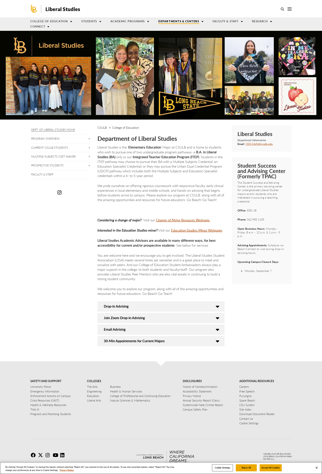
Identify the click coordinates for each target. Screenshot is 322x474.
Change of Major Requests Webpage (183, 220)
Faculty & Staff (42, 174)
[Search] (280, 9)
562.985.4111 (268, 459)
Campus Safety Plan (195, 409)
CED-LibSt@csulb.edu (259, 144)
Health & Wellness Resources (48, 405)
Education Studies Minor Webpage (196, 230)
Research (260, 21)
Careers (244, 387)
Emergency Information (44, 391)
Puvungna (245, 396)
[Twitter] (41, 455)
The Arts (92, 387)
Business (115, 387)
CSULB (102, 128)
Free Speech (247, 391)
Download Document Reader (257, 414)
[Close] (316, 467)
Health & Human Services (126, 391)
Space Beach (247, 400)
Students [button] (89, 21)
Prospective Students (47, 165)
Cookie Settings (222, 467)
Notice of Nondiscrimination (200, 387)
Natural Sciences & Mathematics (130, 400)
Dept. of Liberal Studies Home (53, 130)
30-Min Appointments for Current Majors (134, 341)
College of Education (49, 21)
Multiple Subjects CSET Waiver (53, 156)
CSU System (247, 405)
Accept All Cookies (270, 467)
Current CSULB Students (49, 148)
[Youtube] (56, 455)
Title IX (34, 409)
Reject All (246, 467)
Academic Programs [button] (128, 21)
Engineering (94, 391)
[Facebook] (34, 455)
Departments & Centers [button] (178, 21)
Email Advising (115, 329)
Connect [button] (37, 26)
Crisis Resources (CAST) (44, 400)
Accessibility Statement (197, 391)
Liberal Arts (94, 400)
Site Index (245, 409)
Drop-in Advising (116, 306)
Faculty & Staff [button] (226, 21)
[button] (89, 138)
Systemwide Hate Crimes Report (203, 405)
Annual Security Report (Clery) (201, 400)
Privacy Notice (67, 470)
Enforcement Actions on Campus (50, 396)
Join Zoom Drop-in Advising (124, 317)
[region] (161, 468)
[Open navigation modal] (288, 9)
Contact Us (246, 419)
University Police (40, 387)
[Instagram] (48, 455)
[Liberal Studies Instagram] (60, 192)
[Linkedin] (63, 455)
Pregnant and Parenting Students (50, 414)
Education (93, 396)
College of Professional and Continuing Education (140, 396)
